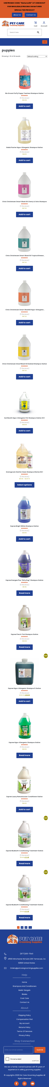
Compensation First (24, 1019)
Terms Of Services (24, 1031)
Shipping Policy (24, 1015)
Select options (24, 484)
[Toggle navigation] (44, 42)
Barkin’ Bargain (24, 990)
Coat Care (24, 998)
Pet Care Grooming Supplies (31, 1075)
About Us (17, 15)
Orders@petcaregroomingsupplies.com (26, 968)
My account (24, 1023)
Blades (24, 994)
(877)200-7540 (26, 954)
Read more (24, 593)
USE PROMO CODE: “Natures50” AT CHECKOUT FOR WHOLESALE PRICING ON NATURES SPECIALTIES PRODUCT (24, 6)
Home (24, 982)
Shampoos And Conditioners (24, 986)
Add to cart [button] (24, 106)
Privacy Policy (24, 1035)
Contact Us (31, 15)
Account (44, 26)
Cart (35, 26)
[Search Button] (38, 32)
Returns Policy (24, 1027)
